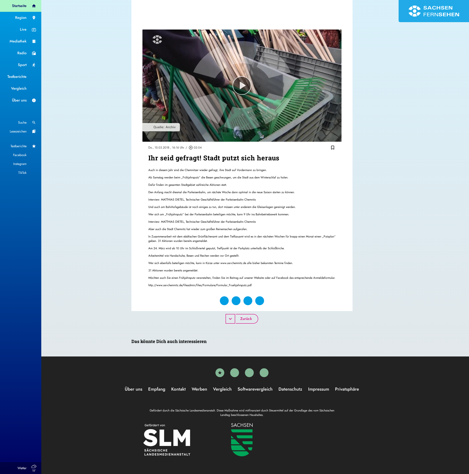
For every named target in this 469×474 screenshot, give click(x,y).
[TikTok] (264, 372)
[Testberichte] (219, 372)
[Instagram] (249, 372)
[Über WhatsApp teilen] (247, 300)
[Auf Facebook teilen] (224, 300)
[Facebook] (234, 372)
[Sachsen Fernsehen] (434, 11)
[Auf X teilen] (236, 300)
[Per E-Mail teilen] (259, 300)
